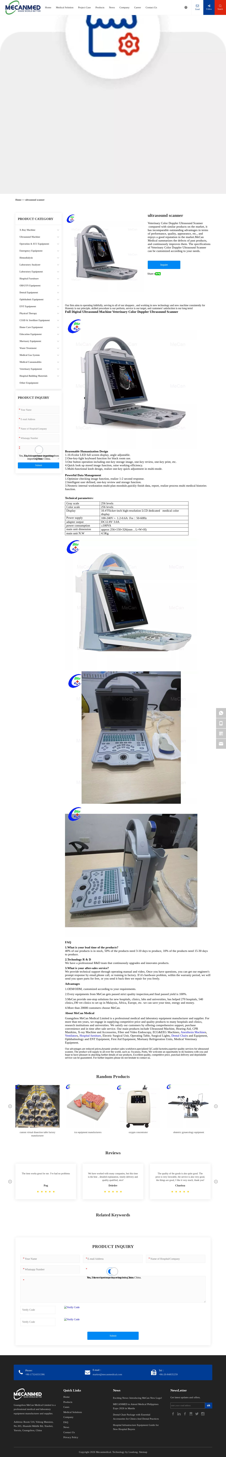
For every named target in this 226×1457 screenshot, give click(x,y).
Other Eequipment (29, 383)
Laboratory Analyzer (30, 264)
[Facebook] (173, 1413)
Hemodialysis (26, 258)
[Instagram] (202, 1413)
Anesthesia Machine (193, 1032)
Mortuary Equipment (30, 341)
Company (124, 7)
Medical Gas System (30, 355)
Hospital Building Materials (33, 376)
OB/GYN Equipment (30, 285)
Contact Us (151, 7)
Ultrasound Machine (30, 237)
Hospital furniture (90, 1035)
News (112, 7)
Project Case (84, 7)
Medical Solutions (72, 1412)
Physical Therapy (28, 313)
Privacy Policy (70, 1437)
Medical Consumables (30, 362)
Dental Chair (179, 1035)
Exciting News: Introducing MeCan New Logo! (137, 1398)
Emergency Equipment (31, 251)
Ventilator (71, 1035)
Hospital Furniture (29, 278)
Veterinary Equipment (31, 369)
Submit (38, 465)
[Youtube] (191, 1413)
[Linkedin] (179, 1413)
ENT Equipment (28, 306)
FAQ (65, 1422)
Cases (66, 1407)
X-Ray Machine (27, 230)
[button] (10, 1106)
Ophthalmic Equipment (32, 299)
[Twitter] (197, 1413)
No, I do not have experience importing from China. (39, 457)
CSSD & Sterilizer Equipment (35, 320)
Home (48, 7)
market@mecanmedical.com (107, 1374)
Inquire (164, 264)
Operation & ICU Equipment (34, 244)
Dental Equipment (29, 292)
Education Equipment (31, 334)
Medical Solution (64, 7)
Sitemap (143, 1452)
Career (137, 7)
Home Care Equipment (31, 327)
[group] (37, 1112)
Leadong (133, 1452)
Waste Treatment (28, 348)
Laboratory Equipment (31, 271)
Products (99, 7)
